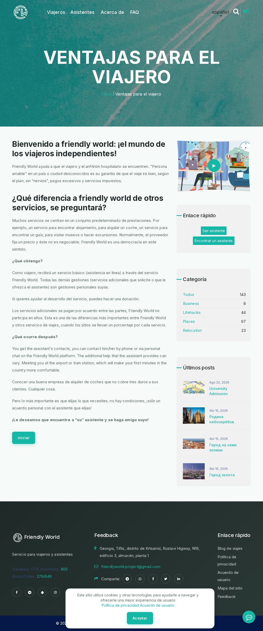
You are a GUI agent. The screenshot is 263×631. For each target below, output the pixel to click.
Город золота (222, 475)
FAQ (134, 12)
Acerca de (112, 12)
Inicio (107, 94)
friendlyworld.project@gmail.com (130, 566)
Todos (188, 294)
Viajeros (56, 12)
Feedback (227, 596)
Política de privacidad (120, 605)
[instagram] (55, 592)
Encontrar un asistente (214, 241)
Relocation (192, 330)
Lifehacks (192, 312)
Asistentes (82, 12)
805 (64, 569)
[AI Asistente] (248, 617)
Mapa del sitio (230, 588)
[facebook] (16, 592)
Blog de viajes (230, 548)
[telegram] (29, 592)
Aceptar (140, 618)
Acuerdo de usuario (156, 605)
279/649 (44, 576)
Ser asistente (214, 231)
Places (189, 321)
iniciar (24, 438)
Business (191, 303)
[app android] (42, 592)
